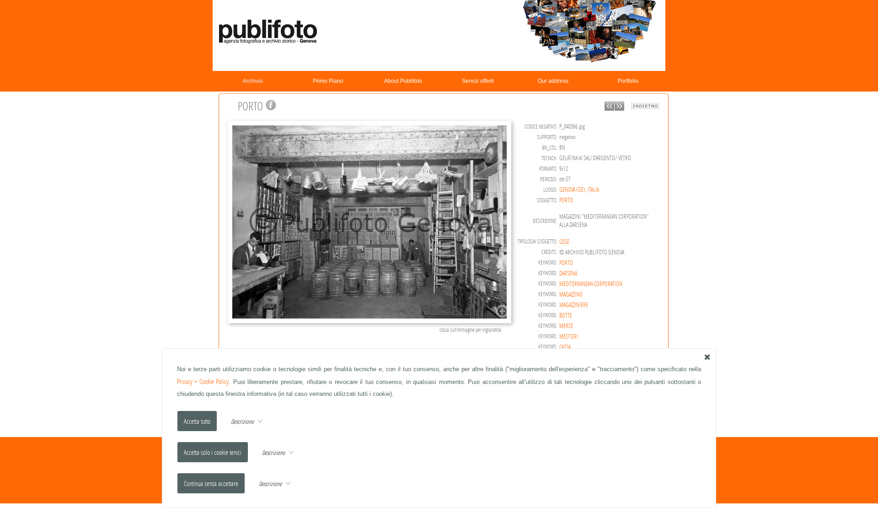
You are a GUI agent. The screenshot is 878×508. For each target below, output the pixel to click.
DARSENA (568, 273)
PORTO (566, 200)
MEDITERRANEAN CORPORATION (590, 284)
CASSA (565, 347)
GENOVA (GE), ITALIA (579, 189)
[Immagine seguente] (619, 108)
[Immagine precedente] (609, 108)
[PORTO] (371, 322)
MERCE (566, 326)
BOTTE (565, 315)
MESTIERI (568, 336)
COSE (564, 242)
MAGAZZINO (571, 294)
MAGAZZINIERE (573, 305)
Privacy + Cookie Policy (203, 381)
